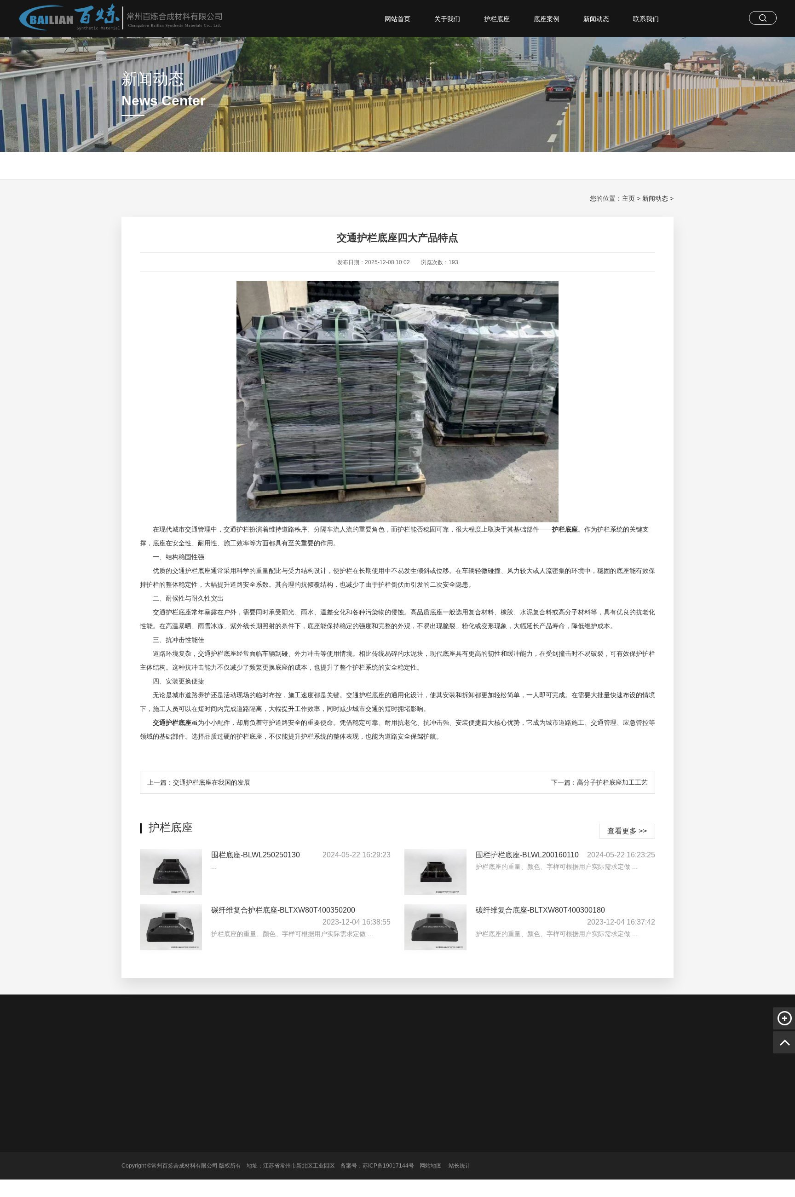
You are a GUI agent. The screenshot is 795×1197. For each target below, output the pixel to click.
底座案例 (546, 19)
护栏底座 (497, 19)
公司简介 (252, 1122)
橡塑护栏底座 (450, 1056)
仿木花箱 (411, 1056)
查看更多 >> (627, 831)
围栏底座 (310, 1135)
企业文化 (252, 1135)
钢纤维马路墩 (495, 1056)
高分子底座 (312, 1148)
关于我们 (447, 19)
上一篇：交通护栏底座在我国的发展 (198, 782)
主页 (628, 198)
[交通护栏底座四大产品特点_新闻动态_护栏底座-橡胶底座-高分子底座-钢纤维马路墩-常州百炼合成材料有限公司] (173, 1143)
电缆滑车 (244, 1056)
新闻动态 (596, 19)
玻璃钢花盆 (331, 1056)
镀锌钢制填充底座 (321, 1161)
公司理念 (252, 1148)
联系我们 (646, 19)
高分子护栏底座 (285, 1056)
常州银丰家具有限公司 (553, 1056)
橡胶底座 (310, 1187)
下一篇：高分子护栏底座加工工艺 (599, 782)
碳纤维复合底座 (318, 1122)
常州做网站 (208, 1056)
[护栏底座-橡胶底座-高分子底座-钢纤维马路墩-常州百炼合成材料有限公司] (112, 18)
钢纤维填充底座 (318, 1174)
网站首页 (397, 19)
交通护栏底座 (372, 1056)
